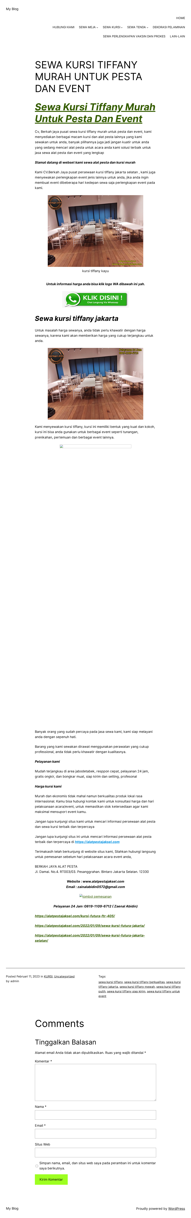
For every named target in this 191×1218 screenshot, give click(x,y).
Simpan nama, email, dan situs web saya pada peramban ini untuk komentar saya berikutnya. (97, 1165)
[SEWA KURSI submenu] (122, 27)
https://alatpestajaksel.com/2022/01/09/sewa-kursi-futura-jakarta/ (90, 926)
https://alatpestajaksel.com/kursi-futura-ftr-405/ (75, 916)
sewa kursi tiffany (110, 982)
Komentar (43, 1061)
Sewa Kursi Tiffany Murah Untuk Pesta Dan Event (95, 112)
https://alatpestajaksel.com (97, 842)
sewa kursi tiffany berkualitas (144, 982)
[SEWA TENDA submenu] (147, 27)
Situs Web (42, 1144)
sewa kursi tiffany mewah (137, 986)
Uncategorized (64, 976)
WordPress (176, 1209)
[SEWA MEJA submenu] (97, 27)
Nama (40, 1107)
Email (40, 1125)
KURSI (48, 976)
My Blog (12, 9)
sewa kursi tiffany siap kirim (126, 991)
